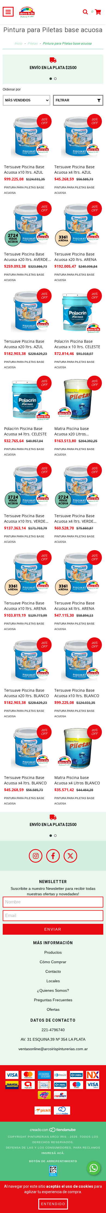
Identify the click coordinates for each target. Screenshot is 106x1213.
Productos (53, 952)
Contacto (53, 971)
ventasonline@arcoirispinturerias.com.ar (53, 1049)
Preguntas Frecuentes (53, 1000)
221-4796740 (53, 1030)
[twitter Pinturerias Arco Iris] (70, 856)
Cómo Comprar (53, 962)
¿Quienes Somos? (53, 990)
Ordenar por (12, 89)
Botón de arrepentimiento (53, 1161)
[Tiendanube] (53, 1131)
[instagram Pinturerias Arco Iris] (35, 856)
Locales (53, 981)
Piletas (32, 43)
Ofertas (53, 1009)
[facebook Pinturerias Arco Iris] (53, 856)
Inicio (18, 43)
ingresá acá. (53, 1153)
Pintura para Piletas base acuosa (24, 190)
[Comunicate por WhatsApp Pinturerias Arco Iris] (94, 1168)
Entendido (53, 1204)
